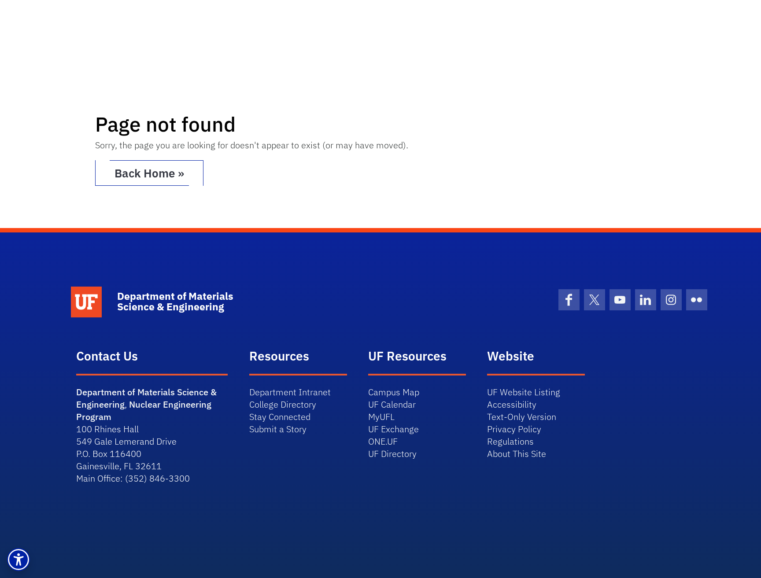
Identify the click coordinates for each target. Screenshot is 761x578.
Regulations (510, 441)
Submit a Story (278, 429)
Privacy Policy (514, 429)
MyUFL (381, 417)
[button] (18, 559)
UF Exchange (393, 429)
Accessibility (511, 404)
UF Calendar (392, 404)
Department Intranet (290, 392)
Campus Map (393, 392)
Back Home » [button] (149, 173)
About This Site (516, 454)
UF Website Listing (523, 392)
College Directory (282, 404)
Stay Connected (279, 417)
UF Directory (392, 454)
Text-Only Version (521, 417)
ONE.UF (383, 441)
